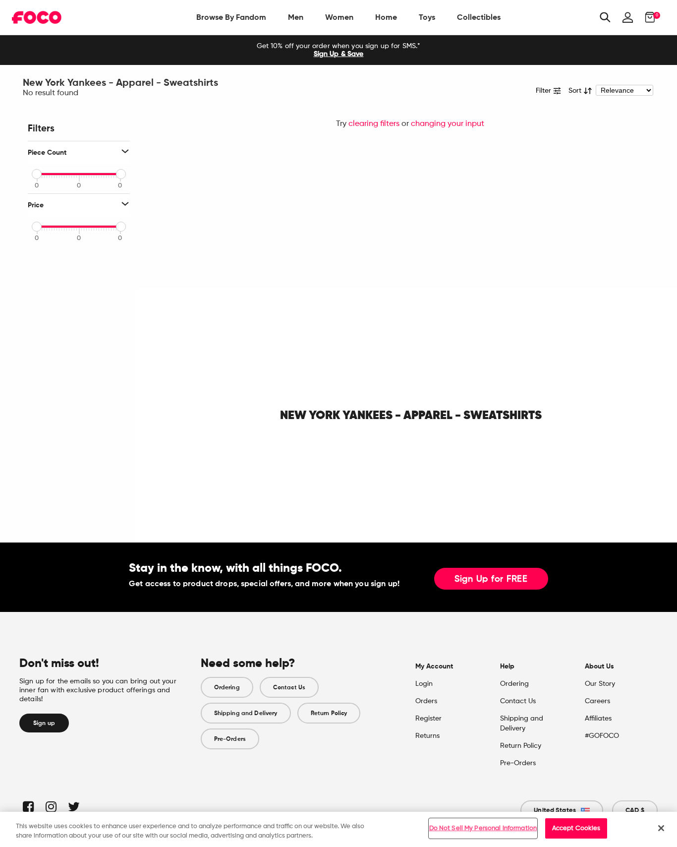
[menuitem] (231, 17)
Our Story (600, 683)
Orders (426, 701)
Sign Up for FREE (491, 579)
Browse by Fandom (231, 17)
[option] (338, 50)
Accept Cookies (576, 828)
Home (386, 17)
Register (428, 718)
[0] (647, 17)
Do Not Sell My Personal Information (483, 828)
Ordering (227, 687)
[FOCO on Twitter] (73, 806)
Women (339, 17)
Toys (427, 17)
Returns (427, 735)
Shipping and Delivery (246, 713)
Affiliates (598, 718)
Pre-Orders (230, 738)
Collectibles (479, 17)
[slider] (37, 174)
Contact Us (289, 687)
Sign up (44, 723)
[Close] (661, 828)
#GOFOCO (602, 735)
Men (295, 17)
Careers (597, 701)
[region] (338, 829)
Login (424, 683)
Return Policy (329, 713)
